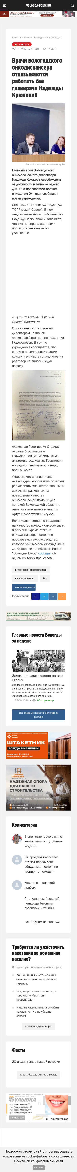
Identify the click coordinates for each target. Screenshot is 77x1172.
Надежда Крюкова (25, 578)
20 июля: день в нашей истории (36, 1062)
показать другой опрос (38, 1026)
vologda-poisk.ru (38, 6)
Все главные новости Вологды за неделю (38, 714)
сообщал (45, 553)
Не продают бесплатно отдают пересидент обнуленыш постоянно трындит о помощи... (41, 864)
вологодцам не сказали (42, 922)
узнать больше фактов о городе (38, 1074)
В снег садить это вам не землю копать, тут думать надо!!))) (43, 841)
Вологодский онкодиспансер (31, 569)
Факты (18, 1050)
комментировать (25, 587)
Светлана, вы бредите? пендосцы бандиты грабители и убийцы (41, 903)
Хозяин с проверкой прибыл (39, 885)
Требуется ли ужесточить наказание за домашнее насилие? (38, 953)
